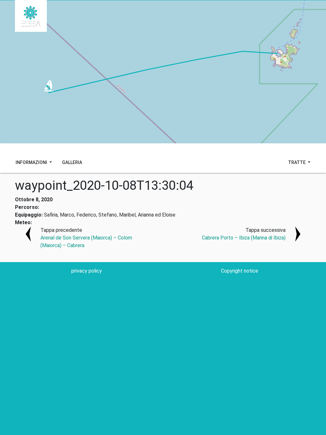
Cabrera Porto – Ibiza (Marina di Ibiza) (244, 238)
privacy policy (86, 271)
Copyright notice (239, 271)
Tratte (297, 162)
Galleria (72, 162)
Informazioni (32, 162)
